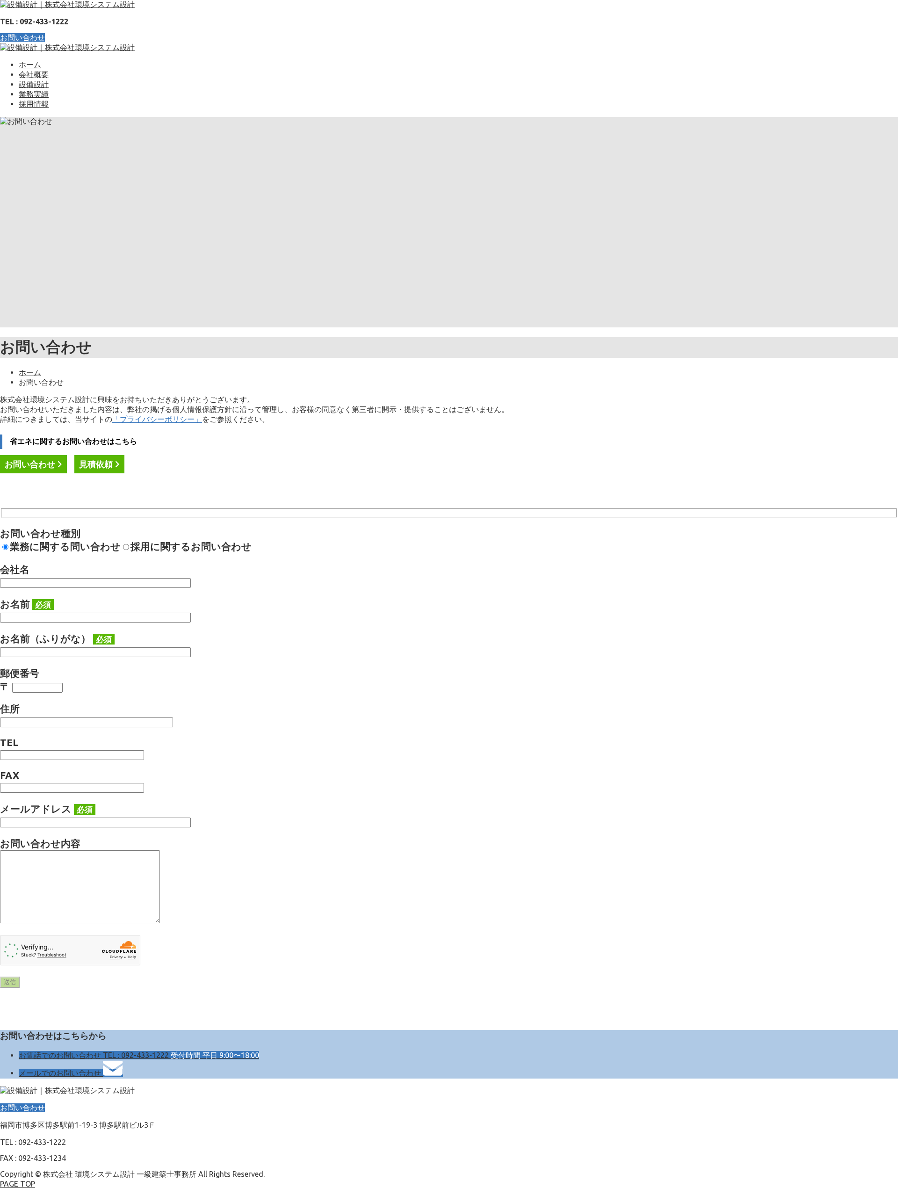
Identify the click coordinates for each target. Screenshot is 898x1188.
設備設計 (34, 84)
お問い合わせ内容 (40, 843)
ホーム (30, 64)
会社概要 (34, 74)
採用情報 (34, 104)
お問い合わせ (22, 37)
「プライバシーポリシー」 (157, 419)
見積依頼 (97, 464)
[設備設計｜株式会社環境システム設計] (67, 4)
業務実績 (34, 94)
